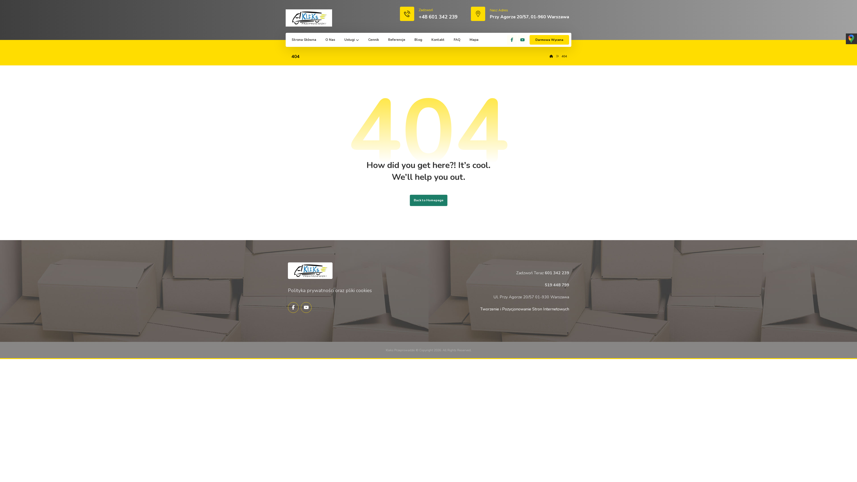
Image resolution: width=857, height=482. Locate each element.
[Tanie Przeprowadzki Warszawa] (309, 18)
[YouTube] (522, 40)
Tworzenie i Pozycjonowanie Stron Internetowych (524, 309)
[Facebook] (512, 40)
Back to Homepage (428, 200)
